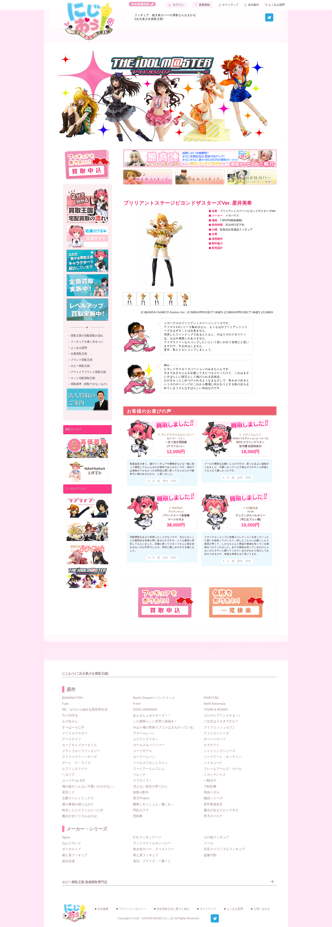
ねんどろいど (71, 843)
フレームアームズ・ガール (223, 769)
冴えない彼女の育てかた (150, 786)
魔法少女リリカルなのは (79, 816)
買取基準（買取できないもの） (90, 384)
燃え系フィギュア (74, 855)
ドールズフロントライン (150, 763)
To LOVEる (70, 715)
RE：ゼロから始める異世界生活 (85, 709)
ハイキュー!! (212, 763)
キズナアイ (212, 745)
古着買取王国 (79, 353)
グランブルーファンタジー (81, 751)
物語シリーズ (213, 798)
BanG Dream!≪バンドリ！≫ (154, 697)
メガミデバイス (215, 774)
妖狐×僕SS (140, 792)
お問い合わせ (262, 908)
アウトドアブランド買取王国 (88, 372)
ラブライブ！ (142, 780)
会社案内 (253, 4)
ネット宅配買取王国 (83, 378)
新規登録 (204, 4)
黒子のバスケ (213, 816)
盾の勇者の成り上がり (78, 804)
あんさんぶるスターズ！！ (152, 715)
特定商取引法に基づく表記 (173, 908)
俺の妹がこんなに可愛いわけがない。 (89, 786)
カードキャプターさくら (79, 745)
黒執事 (138, 816)
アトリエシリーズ (216, 733)
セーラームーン (144, 757)
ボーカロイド (71, 849)
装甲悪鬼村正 (213, 804)
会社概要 (103, 908)
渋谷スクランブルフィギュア (224, 849)
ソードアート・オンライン (223, 757)
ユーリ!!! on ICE (73, 780)
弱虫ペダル (212, 792)
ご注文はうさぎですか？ (221, 721)
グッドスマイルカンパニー (152, 843)
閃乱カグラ (141, 810)
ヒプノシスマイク (74, 769)
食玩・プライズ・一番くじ (152, 861)
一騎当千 (210, 780)
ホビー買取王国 (80, 365)
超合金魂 (68, 861)
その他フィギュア (216, 837)
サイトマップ (230, 4)
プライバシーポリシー (132, 908)
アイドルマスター (74, 733)
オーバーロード (215, 739)
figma (66, 837)
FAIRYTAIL (211, 697)
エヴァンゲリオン (145, 739)
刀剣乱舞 (210, 786)
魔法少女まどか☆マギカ (221, 810)
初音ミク (68, 792)
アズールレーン (144, 733)
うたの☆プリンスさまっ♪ (222, 715)
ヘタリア (68, 774)
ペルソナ (139, 774)
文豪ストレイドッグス (78, 798)
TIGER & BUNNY (216, 709)
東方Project (141, 798)
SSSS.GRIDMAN (145, 709)
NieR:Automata (214, 703)
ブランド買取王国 (81, 359)
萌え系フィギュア (145, 855)
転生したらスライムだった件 (82, 810)
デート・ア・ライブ (76, 763)
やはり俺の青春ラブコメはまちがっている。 (164, 727)
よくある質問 (276, 4)
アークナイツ (71, 739)
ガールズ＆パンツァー (149, 745)
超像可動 (210, 855)
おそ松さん (70, 721)
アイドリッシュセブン (219, 727)
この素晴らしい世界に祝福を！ (155, 721)
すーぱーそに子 (73, 727)
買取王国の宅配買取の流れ (87, 335)
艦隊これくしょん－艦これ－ (153, 804)
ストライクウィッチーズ (79, 757)
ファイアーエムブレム (149, 769)
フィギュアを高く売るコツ (87, 341)
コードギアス (142, 751)
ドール (208, 843)
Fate (65, 703)
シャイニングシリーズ (219, 751)
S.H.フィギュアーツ (147, 837)
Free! (137, 703)
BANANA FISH (72, 697)
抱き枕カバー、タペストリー (153, 849)
